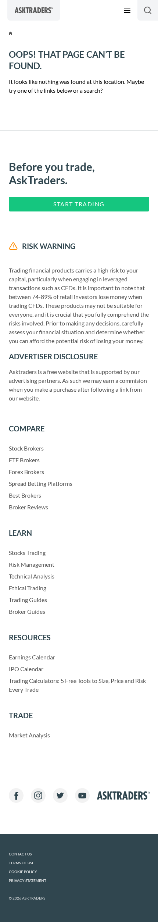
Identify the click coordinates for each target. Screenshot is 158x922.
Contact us (20, 854)
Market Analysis (29, 734)
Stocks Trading (27, 552)
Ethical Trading (27, 587)
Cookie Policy (23, 872)
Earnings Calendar (32, 657)
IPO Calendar (26, 668)
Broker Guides (27, 611)
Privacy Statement (27, 881)
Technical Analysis (31, 576)
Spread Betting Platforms (40, 483)
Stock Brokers (26, 448)
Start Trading (79, 203)
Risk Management (31, 564)
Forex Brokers (26, 471)
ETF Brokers (24, 459)
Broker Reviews (28, 506)
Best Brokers (25, 495)
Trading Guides (28, 599)
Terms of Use (21, 863)
